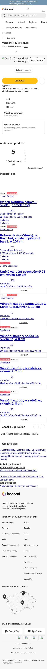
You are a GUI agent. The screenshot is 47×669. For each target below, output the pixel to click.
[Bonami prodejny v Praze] (23, 603)
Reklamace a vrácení (11, 534)
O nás (26, 534)
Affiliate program (30, 568)
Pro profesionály (30, 556)
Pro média (28, 562)
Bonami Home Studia (11, 545)
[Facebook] (36, 494)
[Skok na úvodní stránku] (7, 9)
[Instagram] (43, 494)
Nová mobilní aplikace (33, 573)
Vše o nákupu (7, 522)
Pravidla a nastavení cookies (23, 652)
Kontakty (27, 528)
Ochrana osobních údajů (23, 648)
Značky (27, 539)
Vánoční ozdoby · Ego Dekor (28, 450)
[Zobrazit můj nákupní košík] (38, 9)
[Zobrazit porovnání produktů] (33, 9)
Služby (26, 522)
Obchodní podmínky (23, 643)
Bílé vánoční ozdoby (15, 453)
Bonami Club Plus (9, 556)
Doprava (5, 528)
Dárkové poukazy (31, 545)
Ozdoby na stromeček (14, 28)
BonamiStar (28, 579)
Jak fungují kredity (9, 551)
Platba (4, 539)
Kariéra (27, 551)
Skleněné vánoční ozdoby (19, 456)
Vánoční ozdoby (30, 28)
